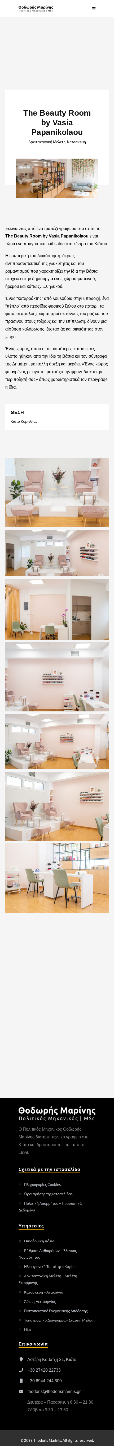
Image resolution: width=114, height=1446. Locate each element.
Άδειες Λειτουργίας (40, 1301)
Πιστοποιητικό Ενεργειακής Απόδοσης (55, 1310)
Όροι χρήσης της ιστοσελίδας (48, 1193)
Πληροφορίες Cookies (42, 1184)
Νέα (27, 1329)
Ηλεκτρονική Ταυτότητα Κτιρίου (50, 1266)
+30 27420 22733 (44, 1370)
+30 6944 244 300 (44, 1381)
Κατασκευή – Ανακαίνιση (44, 1292)
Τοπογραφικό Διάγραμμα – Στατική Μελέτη (59, 1320)
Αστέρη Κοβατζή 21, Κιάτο (51, 1359)
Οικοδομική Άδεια (39, 1240)
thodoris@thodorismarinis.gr (54, 1391)
